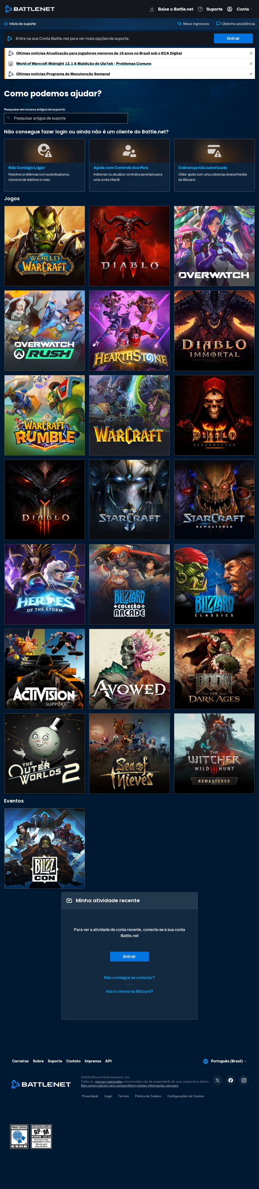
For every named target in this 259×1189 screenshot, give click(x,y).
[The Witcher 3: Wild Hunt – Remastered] (214, 753)
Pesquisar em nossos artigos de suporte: (35, 109)
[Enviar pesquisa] (8, 118)
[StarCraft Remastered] (214, 499)
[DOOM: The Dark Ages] (214, 669)
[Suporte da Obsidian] (129, 669)
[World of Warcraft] (44, 246)
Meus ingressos (195, 24)
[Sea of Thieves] (129, 753)
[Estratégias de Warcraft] (129, 415)
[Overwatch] (214, 246)
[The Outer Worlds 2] (44, 753)
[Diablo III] (44, 499)
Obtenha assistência (238, 24)
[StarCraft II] (129, 499)
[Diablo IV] (129, 246)
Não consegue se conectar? (129, 977)
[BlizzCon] (44, 848)
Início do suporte (22, 24)
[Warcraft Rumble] (44, 415)
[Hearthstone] (129, 330)
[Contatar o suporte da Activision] (44, 669)
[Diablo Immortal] (214, 330)
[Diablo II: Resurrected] (214, 415)
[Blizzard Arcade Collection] (129, 584)
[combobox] (66, 118)
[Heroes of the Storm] (44, 584)
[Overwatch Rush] (44, 330)
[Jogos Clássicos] (214, 584)
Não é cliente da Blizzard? (129, 991)
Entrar (233, 38)
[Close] (251, 53)
